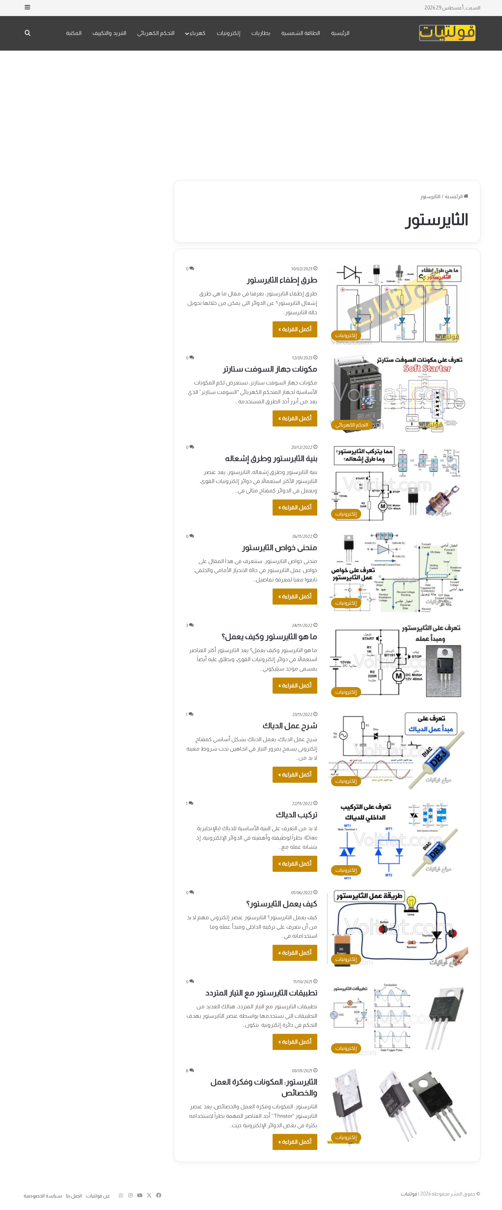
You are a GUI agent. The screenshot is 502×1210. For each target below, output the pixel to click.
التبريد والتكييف (109, 33)
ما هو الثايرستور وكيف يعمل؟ (269, 636)
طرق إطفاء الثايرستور (282, 279)
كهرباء (198, 33)
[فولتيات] (447, 33)
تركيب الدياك (296, 814)
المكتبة (74, 33)
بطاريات (260, 33)
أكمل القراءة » (294, 329)
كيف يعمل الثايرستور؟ (281, 903)
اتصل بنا (74, 1196)
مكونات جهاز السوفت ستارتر (270, 368)
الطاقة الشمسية (300, 33)
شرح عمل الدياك (290, 725)
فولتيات (409, 1194)
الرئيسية (340, 33)
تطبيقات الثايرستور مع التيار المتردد (261, 992)
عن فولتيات (98, 1196)
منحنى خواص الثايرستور (279, 547)
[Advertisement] (251, 113)
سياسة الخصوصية (43, 1196)
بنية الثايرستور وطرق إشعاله (271, 458)
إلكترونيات (228, 33)
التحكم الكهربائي (156, 33)
